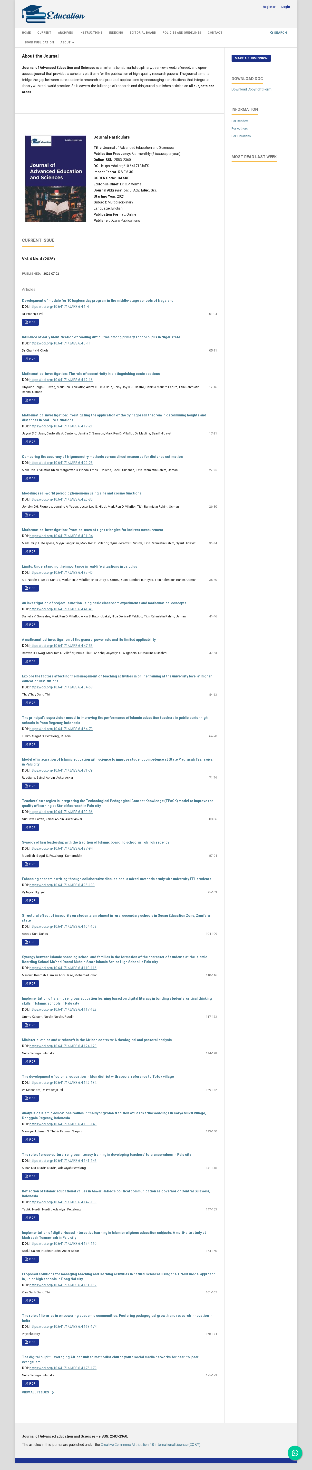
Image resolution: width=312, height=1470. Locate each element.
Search (280, 32)
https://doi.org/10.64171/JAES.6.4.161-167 (63, 1285)
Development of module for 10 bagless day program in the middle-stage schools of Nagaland (98, 300)
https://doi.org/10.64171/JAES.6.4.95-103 (62, 885)
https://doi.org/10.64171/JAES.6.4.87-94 (61, 848)
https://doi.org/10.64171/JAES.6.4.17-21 (61, 426)
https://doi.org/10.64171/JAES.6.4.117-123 (63, 1009)
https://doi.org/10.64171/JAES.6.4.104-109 (63, 926)
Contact (215, 32)
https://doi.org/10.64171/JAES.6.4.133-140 (63, 1124)
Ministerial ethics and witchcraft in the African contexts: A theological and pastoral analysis (97, 1040)
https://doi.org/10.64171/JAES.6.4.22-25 (61, 463)
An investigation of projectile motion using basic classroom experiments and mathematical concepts (104, 603)
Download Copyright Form (252, 89)
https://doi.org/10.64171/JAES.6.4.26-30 (61, 499)
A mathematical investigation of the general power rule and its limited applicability (89, 640)
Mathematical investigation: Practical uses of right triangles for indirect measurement (92, 530)
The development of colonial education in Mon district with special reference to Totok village (98, 1076)
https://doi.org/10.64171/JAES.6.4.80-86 (61, 812)
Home (26, 32)
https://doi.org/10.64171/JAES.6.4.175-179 (63, 1368)
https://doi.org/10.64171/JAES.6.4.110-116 (63, 968)
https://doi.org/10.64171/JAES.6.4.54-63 (61, 687)
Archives (65, 32)
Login (285, 7)
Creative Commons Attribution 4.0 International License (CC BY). (151, 1445)
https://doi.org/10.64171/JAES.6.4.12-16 (61, 380)
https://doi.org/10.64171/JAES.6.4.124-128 (63, 1046)
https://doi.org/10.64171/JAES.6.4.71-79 (61, 770)
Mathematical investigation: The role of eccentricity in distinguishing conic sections (91, 374)
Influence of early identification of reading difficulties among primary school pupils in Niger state (101, 337)
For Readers (240, 121)
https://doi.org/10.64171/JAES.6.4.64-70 (61, 729)
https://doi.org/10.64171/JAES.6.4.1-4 (59, 307)
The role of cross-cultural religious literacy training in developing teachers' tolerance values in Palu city (106, 1155)
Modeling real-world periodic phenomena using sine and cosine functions (81, 493)
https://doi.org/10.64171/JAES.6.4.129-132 (63, 1083)
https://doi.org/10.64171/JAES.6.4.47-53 (61, 646)
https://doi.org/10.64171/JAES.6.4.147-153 (63, 1202)
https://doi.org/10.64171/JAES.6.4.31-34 (61, 536)
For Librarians (241, 136)
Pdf (32, 359)
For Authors (240, 128)
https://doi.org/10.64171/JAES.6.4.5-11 (60, 343)
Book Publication (39, 42)
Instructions (90, 32)
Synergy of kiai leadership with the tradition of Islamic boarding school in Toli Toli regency (95, 842)
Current (44, 32)
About (65, 42)
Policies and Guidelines (182, 32)
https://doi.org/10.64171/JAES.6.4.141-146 (63, 1161)
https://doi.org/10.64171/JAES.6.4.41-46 (61, 609)
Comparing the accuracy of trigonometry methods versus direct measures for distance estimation (102, 457)
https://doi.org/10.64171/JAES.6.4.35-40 (61, 572)
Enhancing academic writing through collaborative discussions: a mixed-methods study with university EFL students (116, 879)
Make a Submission (251, 58)
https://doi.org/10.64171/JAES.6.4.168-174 (63, 1327)
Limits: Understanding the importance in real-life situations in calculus (79, 566)
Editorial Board (143, 32)
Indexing (116, 32)
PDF (32, 322)
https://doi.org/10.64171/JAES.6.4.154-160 (63, 1244)
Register (269, 7)
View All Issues (35, 1392)
